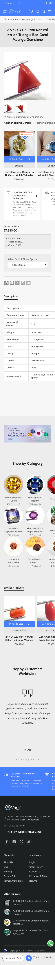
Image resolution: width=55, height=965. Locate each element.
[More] (19, 3)
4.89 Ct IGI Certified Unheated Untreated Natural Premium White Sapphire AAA (31, 901)
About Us (9, 855)
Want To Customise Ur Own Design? (25, 117)
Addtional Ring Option (17, 122)
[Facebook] (7, 842)
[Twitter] (21, 842)
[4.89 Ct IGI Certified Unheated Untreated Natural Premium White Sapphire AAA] (7, 902)
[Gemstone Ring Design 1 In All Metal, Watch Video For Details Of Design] (19, 146)
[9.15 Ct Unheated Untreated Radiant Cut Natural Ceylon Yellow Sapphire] (7, 922)
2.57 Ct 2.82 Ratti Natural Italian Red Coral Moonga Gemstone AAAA (19, 638)
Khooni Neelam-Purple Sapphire (35, 530)
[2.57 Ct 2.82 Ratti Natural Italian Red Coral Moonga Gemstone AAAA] (19, 611)
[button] (16, 159)
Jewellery (19, 165)
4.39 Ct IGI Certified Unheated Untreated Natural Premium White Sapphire (31, 911)
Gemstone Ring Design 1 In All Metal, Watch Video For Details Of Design (19, 174)
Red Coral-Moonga (24, 19)
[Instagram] (14, 842)
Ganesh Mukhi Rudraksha (35, 561)
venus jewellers (19, 630)
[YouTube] (29, 842)
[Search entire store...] (43, 11)
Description (11, 296)
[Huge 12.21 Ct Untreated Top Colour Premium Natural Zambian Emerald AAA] (7, 932)
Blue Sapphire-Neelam (35, 499)
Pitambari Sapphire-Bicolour (13, 530)
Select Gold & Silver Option (22, 259)
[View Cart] (49, 11)
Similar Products (14, 587)
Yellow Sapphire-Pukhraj (13, 499)
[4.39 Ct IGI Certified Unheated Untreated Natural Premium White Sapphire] (7, 912)
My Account (35, 855)
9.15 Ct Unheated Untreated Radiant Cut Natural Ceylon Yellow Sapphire (31, 920)
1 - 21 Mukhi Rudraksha (13, 561)
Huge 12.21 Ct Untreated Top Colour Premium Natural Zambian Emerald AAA (31, 930)
